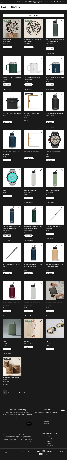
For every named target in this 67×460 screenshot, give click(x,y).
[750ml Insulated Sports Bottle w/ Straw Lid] (33, 177)
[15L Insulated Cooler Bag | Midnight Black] (12, 101)
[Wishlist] (61, 1)
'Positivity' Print (7, 39)
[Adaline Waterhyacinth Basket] (12, 366)
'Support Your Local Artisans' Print (33, 39)
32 (19, 392)
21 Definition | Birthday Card (31, 151)
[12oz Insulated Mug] (12, 65)
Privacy (27, 451)
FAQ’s (49, 436)
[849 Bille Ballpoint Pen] (55, 215)
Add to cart (7, 47)
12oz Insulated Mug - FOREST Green (12, 77)
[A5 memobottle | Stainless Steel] (55, 290)
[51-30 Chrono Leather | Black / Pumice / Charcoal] (55, 139)
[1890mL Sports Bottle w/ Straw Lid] (55, 101)
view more (50, 48)
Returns (49, 439)
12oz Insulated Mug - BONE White (32, 77)
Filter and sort (33, 15)
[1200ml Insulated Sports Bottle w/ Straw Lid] (55, 28)
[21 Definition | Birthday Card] (33, 139)
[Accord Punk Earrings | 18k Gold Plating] (55, 328)
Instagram (46, 421)
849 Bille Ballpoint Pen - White (54, 226)
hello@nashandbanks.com (47, 418)
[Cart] (64, 2)
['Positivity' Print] (12, 28)
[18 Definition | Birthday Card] (33, 101)
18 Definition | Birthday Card (31, 113)
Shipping (49, 438)
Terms (18, 451)
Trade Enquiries (49, 445)
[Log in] (57, 2)
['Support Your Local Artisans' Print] (33, 28)
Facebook (46, 423)
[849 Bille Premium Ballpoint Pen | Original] (12, 252)
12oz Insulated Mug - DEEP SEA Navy (55, 77)
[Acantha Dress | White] (33, 328)
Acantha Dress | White (30, 339)
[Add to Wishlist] (19, 21)
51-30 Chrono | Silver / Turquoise (11, 189)
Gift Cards (49, 441)
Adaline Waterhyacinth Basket (11, 377)
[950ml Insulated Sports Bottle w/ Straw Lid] (33, 252)
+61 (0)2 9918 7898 (47, 416)
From (6, 381)
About (49, 443)
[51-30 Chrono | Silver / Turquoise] (12, 177)
